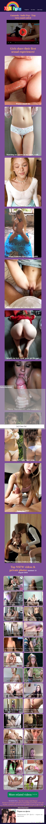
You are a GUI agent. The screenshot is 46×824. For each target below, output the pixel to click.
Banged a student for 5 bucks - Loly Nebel (23, 307)
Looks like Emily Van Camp (23, 460)
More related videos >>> (23, 794)
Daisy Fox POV (23, 511)
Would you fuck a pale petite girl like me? (23, 358)
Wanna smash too (23, 104)
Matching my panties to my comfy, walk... (23, 155)
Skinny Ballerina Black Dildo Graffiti (23, 256)
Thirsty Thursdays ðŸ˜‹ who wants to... (23, 409)
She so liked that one (23, 206)
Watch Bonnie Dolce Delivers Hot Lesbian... (23, 562)
